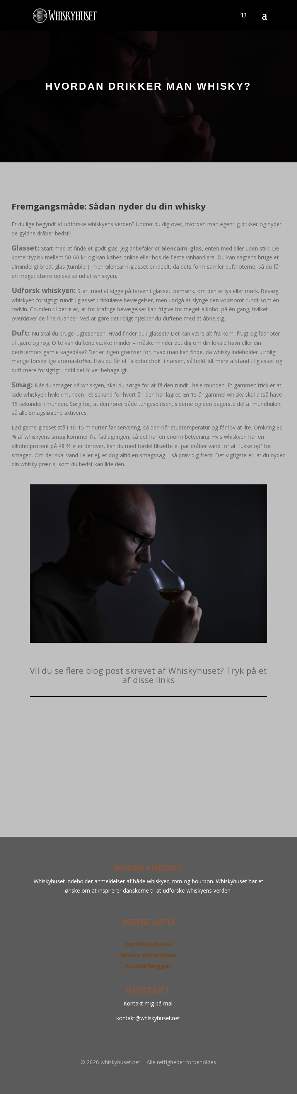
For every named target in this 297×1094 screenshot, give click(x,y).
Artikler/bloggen (148, 966)
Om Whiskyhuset (148, 944)
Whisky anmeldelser (148, 955)
